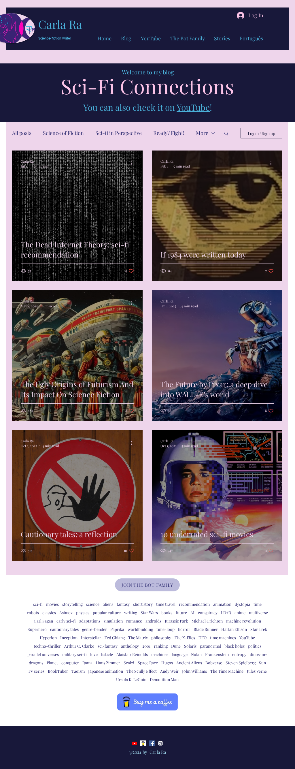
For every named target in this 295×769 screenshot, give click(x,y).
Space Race (148, 662)
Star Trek (258, 629)
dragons (36, 662)
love (94, 654)
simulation (113, 620)
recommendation (194, 604)
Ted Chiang (115, 637)
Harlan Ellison (234, 629)
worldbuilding (140, 629)
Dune (176, 646)
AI (192, 612)
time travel (165, 604)
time (258, 604)
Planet (52, 662)
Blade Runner (206, 629)
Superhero (37, 629)
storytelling (72, 604)
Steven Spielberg (241, 662)
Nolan (196, 654)
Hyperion (48, 637)
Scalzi (129, 662)
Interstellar (91, 637)
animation (222, 604)
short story (143, 604)
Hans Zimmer (108, 662)
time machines (223, 637)
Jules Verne (257, 671)
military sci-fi (74, 654)
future (181, 612)
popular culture (107, 612)
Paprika (117, 629)
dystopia (242, 604)
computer (70, 662)
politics (254, 646)
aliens (108, 604)
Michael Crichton (207, 620)
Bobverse (213, 662)
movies (52, 604)
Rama (87, 662)
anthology (130, 646)
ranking (161, 646)
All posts (21, 132)
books (166, 612)
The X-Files (185, 637)
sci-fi (38, 604)
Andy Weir (169, 671)
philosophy (161, 637)
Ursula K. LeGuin (131, 679)
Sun (262, 662)
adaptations (89, 620)
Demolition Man (164, 679)
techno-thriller (47, 646)
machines (159, 654)
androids (153, 620)
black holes (234, 646)
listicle (107, 654)
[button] (226, 134)
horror (184, 629)
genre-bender (94, 629)
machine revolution (243, 620)
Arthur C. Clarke (79, 646)
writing (130, 612)
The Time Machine (226, 671)
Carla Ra (60, 24)
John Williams (194, 671)
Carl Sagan (43, 620)
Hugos (167, 662)
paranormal (210, 646)
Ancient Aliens (189, 662)
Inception (68, 637)
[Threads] (160, 743)
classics (49, 612)
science (92, 604)
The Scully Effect (141, 671)
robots (33, 612)
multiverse (258, 612)
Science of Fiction (63, 132)
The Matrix (138, 637)
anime (240, 612)
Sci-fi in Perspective (118, 132)
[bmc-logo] (143, 743)
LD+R (226, 612)
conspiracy (208, 612)
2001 (146, 646)
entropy (239, 654)
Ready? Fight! (168, 132)
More (202, 132)
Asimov (66, 612)
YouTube (193, 107)
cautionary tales (64, 629)
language (180, 654)
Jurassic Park (176, 620)
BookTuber (58, 671)
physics (82, 612)
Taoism (78, 671)
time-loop (165, 629)
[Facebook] (152, 743)
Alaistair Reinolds (132, 654)
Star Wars (149, 612)
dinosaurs (258, 654)
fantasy (123, 604)
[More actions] (133, 163)
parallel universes (43, 654)
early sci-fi (66, 620)
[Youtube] (134, 743)
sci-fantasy (108, 646)
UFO (202, 637)
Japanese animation (105, 671)
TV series (36, 671)
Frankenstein (217, 654)
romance (134, 620)
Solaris (190, 646)
